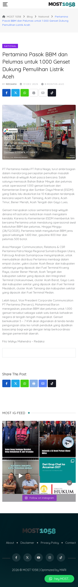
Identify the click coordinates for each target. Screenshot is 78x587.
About (10, 542)
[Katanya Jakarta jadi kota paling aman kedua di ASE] (20, 476)
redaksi (11, 84)
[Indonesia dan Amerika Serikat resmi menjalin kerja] (57, 439)
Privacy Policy (50, 542)
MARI (63, 570)
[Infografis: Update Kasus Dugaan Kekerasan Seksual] (57, 476)
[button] (59, 578)
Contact (70, 542)
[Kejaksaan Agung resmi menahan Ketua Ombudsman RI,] (20, 439)
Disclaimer (27, 542)
